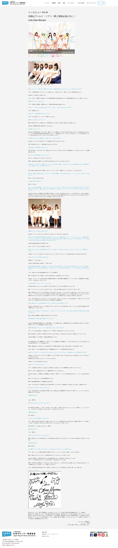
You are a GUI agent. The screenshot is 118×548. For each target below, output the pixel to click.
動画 (59, 3)
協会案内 (45, 532)
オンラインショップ (91, 3)
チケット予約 (101, 3)
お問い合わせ (46, 536)
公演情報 (54, 3)
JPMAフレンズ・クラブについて (50, 534)
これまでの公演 (80, 3)
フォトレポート (71, 3)
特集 (64, 3)
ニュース (47, 3)
